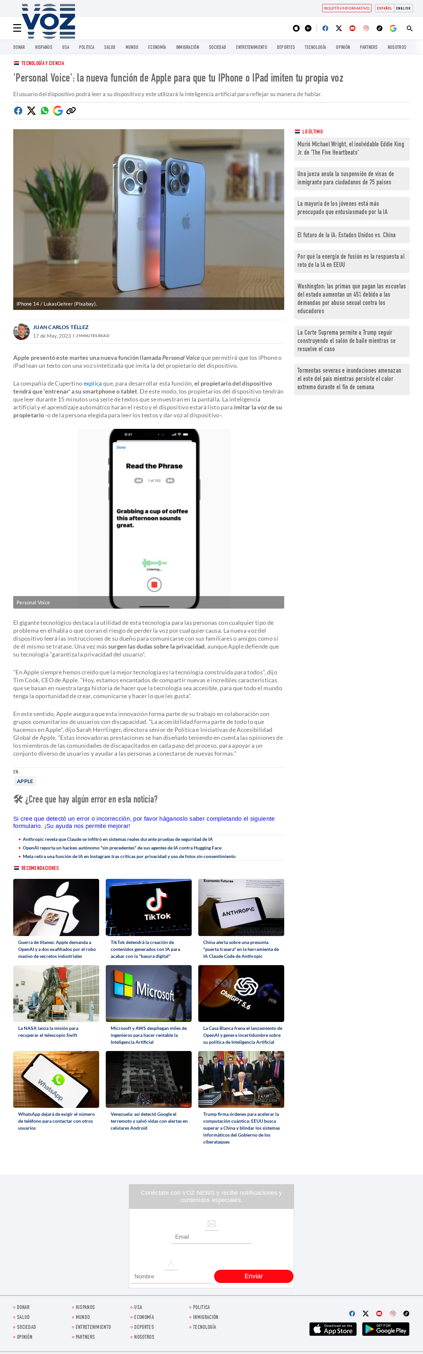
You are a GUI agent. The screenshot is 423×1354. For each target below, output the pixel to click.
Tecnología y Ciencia (42, 64)
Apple (25, 781)
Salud (110, 47)
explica (93, 383)
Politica (86, 47)
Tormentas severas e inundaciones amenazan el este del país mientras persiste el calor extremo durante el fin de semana (349, 379)
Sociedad (217, 47)
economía (157, 47)
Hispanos (43, 47)
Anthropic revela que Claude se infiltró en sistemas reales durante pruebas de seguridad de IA (118, 839)
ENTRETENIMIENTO (251, 47)
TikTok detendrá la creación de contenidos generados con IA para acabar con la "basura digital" (145, 949)
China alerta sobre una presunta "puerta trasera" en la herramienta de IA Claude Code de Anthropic (241, 949)
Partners (368, 47)
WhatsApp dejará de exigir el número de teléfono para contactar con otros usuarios (56, 1121)
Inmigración (187, 47)
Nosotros (397, 47)
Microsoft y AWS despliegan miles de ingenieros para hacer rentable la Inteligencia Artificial (149, 1035)
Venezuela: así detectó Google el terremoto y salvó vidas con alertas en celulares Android (149, 1121)
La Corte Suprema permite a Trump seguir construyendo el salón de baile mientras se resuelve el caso (346, 341)
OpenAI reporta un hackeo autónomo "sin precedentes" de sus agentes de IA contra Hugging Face (122, 847)
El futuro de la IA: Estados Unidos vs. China (346, 235)
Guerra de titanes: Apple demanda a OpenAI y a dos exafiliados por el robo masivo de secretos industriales (57, 949)
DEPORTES (286, 47)
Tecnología (315, 47)
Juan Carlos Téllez (61, 327)
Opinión (343, 47)
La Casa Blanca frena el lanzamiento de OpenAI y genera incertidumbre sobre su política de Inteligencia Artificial (242, 1035)
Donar (19, 47)
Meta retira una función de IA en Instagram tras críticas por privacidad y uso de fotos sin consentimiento (129, 856)
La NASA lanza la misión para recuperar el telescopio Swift (48, 1031)
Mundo (132, 47)
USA (65, 47)
